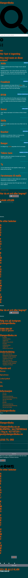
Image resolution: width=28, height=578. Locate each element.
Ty (2, 164)
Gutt (2, 563)
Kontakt (4, 394)
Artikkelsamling (6, 339)
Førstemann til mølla (11, 175)
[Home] (1, 466)
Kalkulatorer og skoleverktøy (10, 355)
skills (4, 125)
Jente (6, 563)
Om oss (4, 393)
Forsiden (5, 337)
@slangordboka (7, 323)
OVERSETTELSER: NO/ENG (9, 357)
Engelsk (26, 62)
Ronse (2, 371)
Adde (3, 63)
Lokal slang (25, 108)
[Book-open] (8, 466)
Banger (4, 143)
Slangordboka (7, 2)
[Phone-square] (12, 466)
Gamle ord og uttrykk (8, 342)
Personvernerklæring (8, 396)
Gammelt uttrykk (24, 152)
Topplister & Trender (8, 358)
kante (20, 85)
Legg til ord (5, 340)
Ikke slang (25, 131)
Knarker (4, 131)
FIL (1, 382)
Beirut (4, 109)
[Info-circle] (5, 466)
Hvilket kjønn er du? (5, 562)
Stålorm (12, 563)
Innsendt (26, 81)
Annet (16, 563)
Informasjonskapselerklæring (10, 397)
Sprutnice (4, 375)
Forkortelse (25, 94)
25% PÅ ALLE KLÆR (9, 570)
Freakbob (5, 82)
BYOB (3, 94)
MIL (1, 386)
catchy (9, 146)
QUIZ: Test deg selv (7, 354)
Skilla (3, 120)
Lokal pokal (5, 378)
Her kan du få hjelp (7, 399)
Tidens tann (6, 153)
